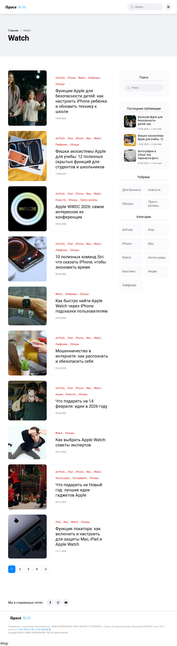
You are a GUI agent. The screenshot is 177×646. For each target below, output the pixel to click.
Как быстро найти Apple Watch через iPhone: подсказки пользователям (81, 306)
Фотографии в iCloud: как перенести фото (148, 155)
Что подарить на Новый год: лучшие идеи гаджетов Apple (78, 490)
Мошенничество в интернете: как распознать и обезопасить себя (81, 356)
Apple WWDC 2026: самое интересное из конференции (79, 212)
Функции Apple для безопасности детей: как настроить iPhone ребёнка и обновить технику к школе (81, 101)
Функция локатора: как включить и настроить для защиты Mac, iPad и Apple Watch (78, 536)
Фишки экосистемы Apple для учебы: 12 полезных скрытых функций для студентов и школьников (80, 159)
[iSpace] (15, 6)
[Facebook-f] (50, 602)
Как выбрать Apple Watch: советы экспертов (80, 443)
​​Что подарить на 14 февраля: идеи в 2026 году (81, 404)
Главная (13, 30)
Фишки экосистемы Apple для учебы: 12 (151, 137)
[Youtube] (66, 602)
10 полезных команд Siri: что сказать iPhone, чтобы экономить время (80, 262)
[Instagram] (58, 602)
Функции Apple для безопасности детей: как (150, 120)
